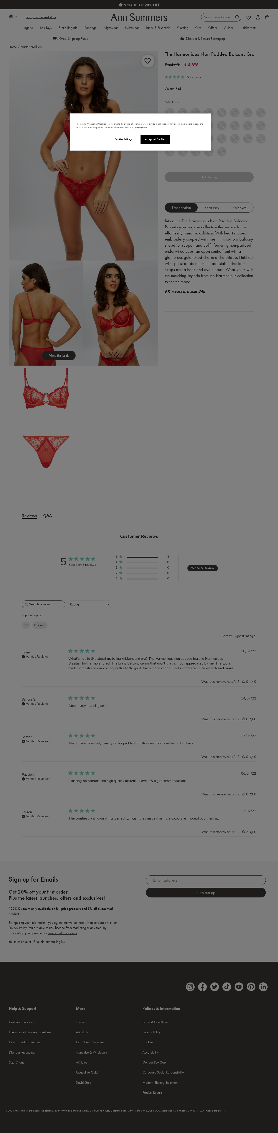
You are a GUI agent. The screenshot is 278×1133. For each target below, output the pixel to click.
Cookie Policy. (140, 127)
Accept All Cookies (155, 139)
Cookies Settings (123, 139)
